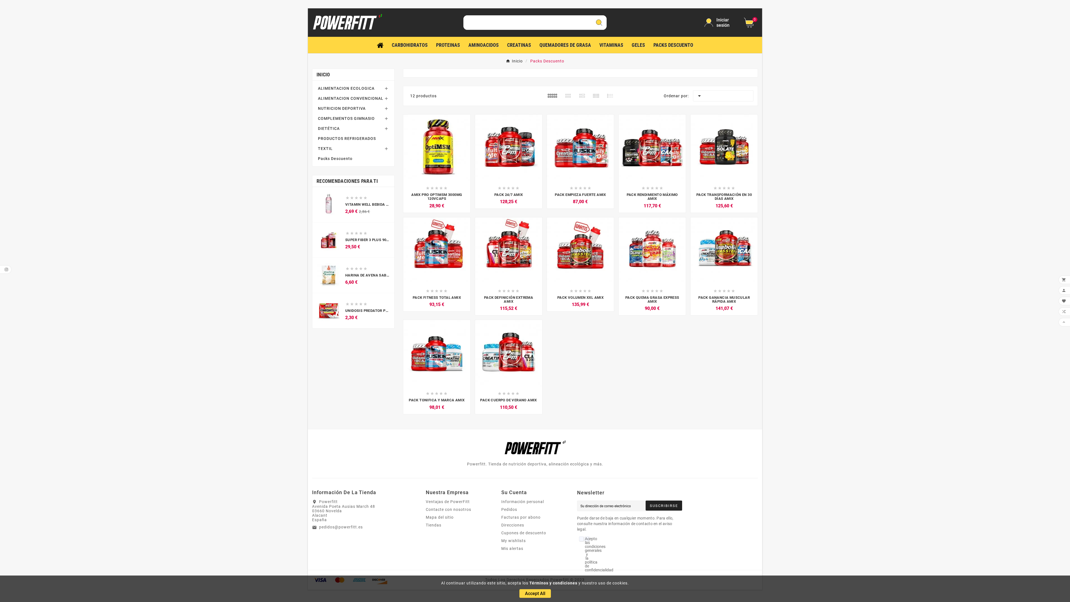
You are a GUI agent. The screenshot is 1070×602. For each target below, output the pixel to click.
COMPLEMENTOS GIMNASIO (346, 118)
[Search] (599, 23)
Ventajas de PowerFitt (448, 501)
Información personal (522, 501)
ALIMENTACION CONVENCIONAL (350, 98)
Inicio (323, 74)
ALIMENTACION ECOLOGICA (346, 88)
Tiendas (433, 525)
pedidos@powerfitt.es (341, 527)
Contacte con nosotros (448, 509)
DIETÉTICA (329, 128)
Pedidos (509, 509)
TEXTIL (325, 148)
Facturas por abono (521, 517)
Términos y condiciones (553, 583)
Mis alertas (512, 548)
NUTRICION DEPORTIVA (342, 108)
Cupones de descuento (523, 533)
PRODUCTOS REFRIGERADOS (347, 138)
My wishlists (513, 540)
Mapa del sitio (440, 517)
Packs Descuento (335, 158)
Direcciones (512, 525)
